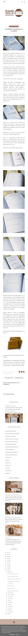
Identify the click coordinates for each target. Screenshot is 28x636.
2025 (8, 554)
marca (9, 608)
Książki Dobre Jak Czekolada (13, 33)
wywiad (7, 473)
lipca (9, 600)
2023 (8, 558)
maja (9, 604)
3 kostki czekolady (14, 26)
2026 (8, 552)
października (10, 594)
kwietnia (9, 606)
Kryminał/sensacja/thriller (11, 433)
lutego (9, 610)
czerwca (9, 602)
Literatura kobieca (9, 444)
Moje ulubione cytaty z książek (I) (12, 494)
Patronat (7, 457)
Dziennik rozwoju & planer (12, 576)
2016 (8, 613)
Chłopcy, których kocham (12, 573)
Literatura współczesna (11, 452)
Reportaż (7, 462)
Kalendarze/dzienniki (8, 373)
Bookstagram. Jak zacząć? (10, 405)
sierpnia (9, 598)
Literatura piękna (9, 449)
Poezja (6, 460)
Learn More (12, 634)
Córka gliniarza (8, 537)
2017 (8, 570)
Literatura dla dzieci (10, 436)
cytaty (6, 468)
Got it (17, 634)
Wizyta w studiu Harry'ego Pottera (14, 579)
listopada (10, 592)
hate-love (7, 470)
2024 (8, 556)
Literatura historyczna (10, 441)
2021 (8, 562)
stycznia (9, 611)
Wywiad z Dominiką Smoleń (13, 590)
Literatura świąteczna (10, 454)
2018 (8, 568)
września (10, 596)
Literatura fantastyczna (11, 439)
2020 (8, 564)
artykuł (7, 465)
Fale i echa (7, 516)
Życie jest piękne (10, 585)
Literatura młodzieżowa (10, 447)
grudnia (9, 571)
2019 (8, 566)
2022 (8, 560)
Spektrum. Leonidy (11, 588)
